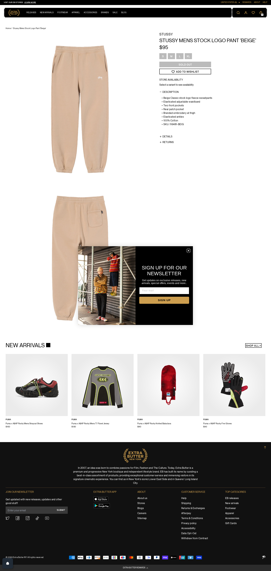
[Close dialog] (188, 250)
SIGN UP (164, 300)
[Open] (7, 563)
